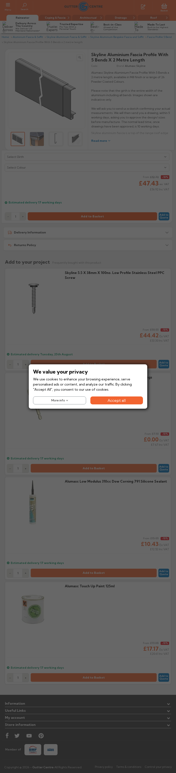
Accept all (117, 400)
